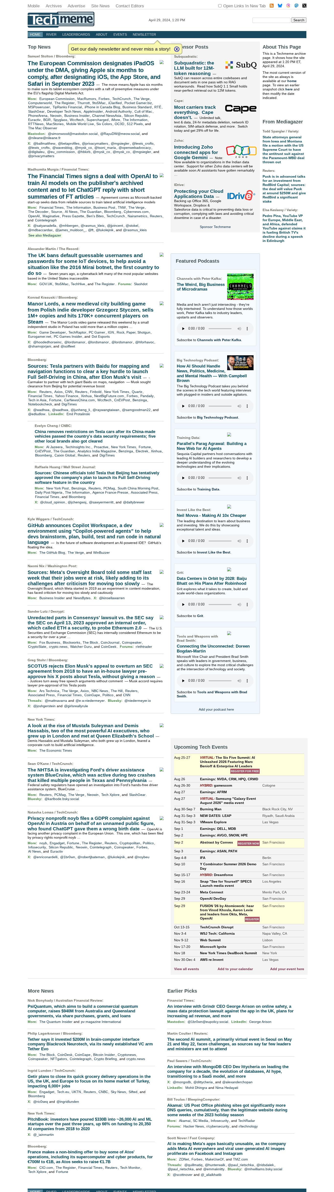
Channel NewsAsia (106, 116)
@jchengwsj (77, 502)
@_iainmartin (43, 1135)
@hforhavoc (144, 342)
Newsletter (144, 34)
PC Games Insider (68, 336)
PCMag (109, 488)
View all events (186, 969)
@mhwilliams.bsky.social (263, 1169)
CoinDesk (64, 1055)
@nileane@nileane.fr (44, 138)
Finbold (95, 392)
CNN (68, 392)
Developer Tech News (64, 111)
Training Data (208, 489)
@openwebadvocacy (135, 148)
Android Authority (118, 111)
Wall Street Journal (79, 467)
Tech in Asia (37, 400)
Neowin (56, 116)
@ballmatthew (44, 143)
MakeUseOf (214, 1159)
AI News (71, 212)
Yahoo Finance (66, 396)
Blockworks (71, 642)
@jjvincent (115, 226)
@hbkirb (84, 152)
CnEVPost (122, 400)
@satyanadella (44, 226)
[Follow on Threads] (288, 6)
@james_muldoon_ (70, 230)
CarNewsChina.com (79, 400)
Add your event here (287, 969)
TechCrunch (121, 99)
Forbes (104, 99)
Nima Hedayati (226, 1088)
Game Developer (52, 332)
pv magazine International (101, 1022)
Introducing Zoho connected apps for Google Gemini (196, 152)
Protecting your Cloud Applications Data (198, 194)
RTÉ (157, 107)
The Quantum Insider (55, 1022)
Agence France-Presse (110, 492)
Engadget (57, 843)
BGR (47, 120)
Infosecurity (37, 847)
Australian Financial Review (79, 1000)
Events (120, 34)
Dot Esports (101, 336)
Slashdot (140, 284)
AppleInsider (93, 111)
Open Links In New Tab (244, 6)
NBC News (99, 691)
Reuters (156, 216)
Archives (54, 6)
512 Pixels (135, 124)
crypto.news (58, 647)
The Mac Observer (42, 128)
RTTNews (36, 124)
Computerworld (40, 103)
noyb (43, 843)
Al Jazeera (54, 447)
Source (56, 212)
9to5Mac (99, 103)
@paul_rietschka (241, 1165)
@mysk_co (83, 148)
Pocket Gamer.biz (138, 103)
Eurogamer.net (39, 336)
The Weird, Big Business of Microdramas (201, 287)
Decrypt (57, 611)
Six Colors (104, 124)
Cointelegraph (46, 220)
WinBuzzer (101, 552)
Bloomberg (65, 56)
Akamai (184, 1121)
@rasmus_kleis (92, 226)
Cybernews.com (136, 212)
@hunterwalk (215, 1165)
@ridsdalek (265, 1165)
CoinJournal (110, 642)
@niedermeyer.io (137, 701)
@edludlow (36, 414)
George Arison (260, 1022)
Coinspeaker (132, 642)
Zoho (178, 140)
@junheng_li (80, 410)
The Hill (116, 691)
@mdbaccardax (40, 230)
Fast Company (202, 1138)
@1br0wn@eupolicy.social (208, 1022)
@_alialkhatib (211, 1175)
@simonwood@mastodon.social (73, 134)
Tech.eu (63, 1092)
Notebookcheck (40, 404)
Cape (178, 101)
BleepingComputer (203, 1099)
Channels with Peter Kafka (219, 340)
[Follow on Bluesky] (280, 6)
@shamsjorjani (39, 346)
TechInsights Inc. (78, 447)
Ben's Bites (95, 216)
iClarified (115, 103)
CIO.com (46, 1168)
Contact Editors (130, 6)
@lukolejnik (104, 230)
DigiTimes (69, 404)
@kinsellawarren (112, 598)
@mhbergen (68, 226)
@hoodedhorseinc (47, 342)
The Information (135, 120)
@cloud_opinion (52, 502)
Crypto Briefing (105, 1059)
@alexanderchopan (237, 1082)
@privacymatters (95, 143)
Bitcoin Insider (104, 1055)
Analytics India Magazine (97, 451)
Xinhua (86, 396)
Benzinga (140, 400)
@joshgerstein (44, 706)
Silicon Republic (136, 116)
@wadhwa (41, 410)
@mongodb (182, 1082)
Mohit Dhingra (196, 1088)
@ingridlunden (67, 1102)
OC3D (119, 124)
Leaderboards (76, 34)
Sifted (133, 1092)
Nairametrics (137, 216)
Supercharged (98, 120)
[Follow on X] (304, 6)
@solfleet (68, 346)
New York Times (116, 392)
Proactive (101, 447)
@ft (90, 230)
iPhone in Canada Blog (102, 107)
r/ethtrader (144, 647)
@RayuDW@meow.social (120, 134)
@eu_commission (61, 152)
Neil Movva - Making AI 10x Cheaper (211, 515)
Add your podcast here (216, 709)
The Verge (142, 99)
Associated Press (144, 492)
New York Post (57, 488)
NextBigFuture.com (109, 396)
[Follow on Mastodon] (296, 6)
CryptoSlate (37, 647)
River (51, 34)
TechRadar (246, 1121)
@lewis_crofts (143, 143)
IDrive (179, 185)
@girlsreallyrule (76, 706)
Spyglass (60, 120)
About (102, 34)
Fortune (55, 400)
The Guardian (90, 212)
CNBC (66, 426)
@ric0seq (40, 1102)
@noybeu (141, 857)
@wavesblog (62, 148)
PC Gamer (97, 332)
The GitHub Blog (52, 552)
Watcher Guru (81, 647)
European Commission (57, 99)
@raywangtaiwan (106, 410)
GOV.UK (45, 284)
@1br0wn (67, 857)
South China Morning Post (138, 488)
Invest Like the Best (213, 552)
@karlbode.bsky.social (62, 799)
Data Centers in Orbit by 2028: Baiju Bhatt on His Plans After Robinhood (212, 581)
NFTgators (58, 1059)
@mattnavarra (56, 701)
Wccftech (77, 120)
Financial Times (75, 169)
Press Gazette (73, 216)
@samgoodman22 (136, 410)
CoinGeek (108, 647)
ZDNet (184, 1159)
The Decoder (38, 212)
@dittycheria (203, 1082)
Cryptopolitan (130, 843)
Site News (100, 6)
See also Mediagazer (44, 235)
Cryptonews (127, 1055)
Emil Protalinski (78, 414)
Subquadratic (185, 56)
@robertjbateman (91, 857)
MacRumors (86, 99)
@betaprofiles (68, 143)
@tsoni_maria (105, 148)
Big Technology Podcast (217, 417)
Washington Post (61, 566)
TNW (122, 207)
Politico (107, 695)
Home (35, 34)
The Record (68, 249)
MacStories (55, 124)
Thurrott (83, 103)
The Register (65, 103)
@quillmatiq (193, 1165)
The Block (90, 642)
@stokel (132, 226)
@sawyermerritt (101, 502)
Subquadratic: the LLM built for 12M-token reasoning (194, 68)
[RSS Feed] (272, 6)
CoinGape (92, 695)
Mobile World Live (80, 124)
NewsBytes (81, 598)
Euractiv (34, 120)
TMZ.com (240, 1159)
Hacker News (193, 1126)
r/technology (248, 1126)
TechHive (78, 284)
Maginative (51, 216)
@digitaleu (36, 152)
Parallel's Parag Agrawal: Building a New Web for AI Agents (211, 446)
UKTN (76, 1092)
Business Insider (77, 116)
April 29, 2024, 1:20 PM (167, 20)
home (292, 81)
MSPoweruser (39, 107)
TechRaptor (77, 332)
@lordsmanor (74, 342)
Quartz (137, 392)
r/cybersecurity (217, 1126)
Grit (200, 616)
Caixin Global (65, 455)
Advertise (76, 6)
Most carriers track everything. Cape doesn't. (195, 112)
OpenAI (34, 216)
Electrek (142, 451)
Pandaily (147, 396)
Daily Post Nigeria (48, 492)
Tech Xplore (110, 795)
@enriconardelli (45, 857)
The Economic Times (55, 750)
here (289, 89)
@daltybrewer (134, 502)
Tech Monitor (130, 1168)
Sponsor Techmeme (215, 227)
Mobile (34, 6)
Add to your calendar (235, 969)
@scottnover (182, 1175)
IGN (111, 332)
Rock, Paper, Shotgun (133, 332)
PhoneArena (37, 116)
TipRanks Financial (67, 107)
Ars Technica (49, 691)
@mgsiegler (120, 143)
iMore (115, 120)
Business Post (104, 207)
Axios (58, 392)
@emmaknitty (213, 1169)
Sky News (118, 1092)
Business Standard (137, 107)
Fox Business (49, 642)
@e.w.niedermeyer (90, 701)
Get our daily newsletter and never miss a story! (120, 49)
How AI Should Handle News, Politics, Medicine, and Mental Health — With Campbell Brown (212, 373)
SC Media (200, 1121)
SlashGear (36, 111)
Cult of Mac (143, 111)
